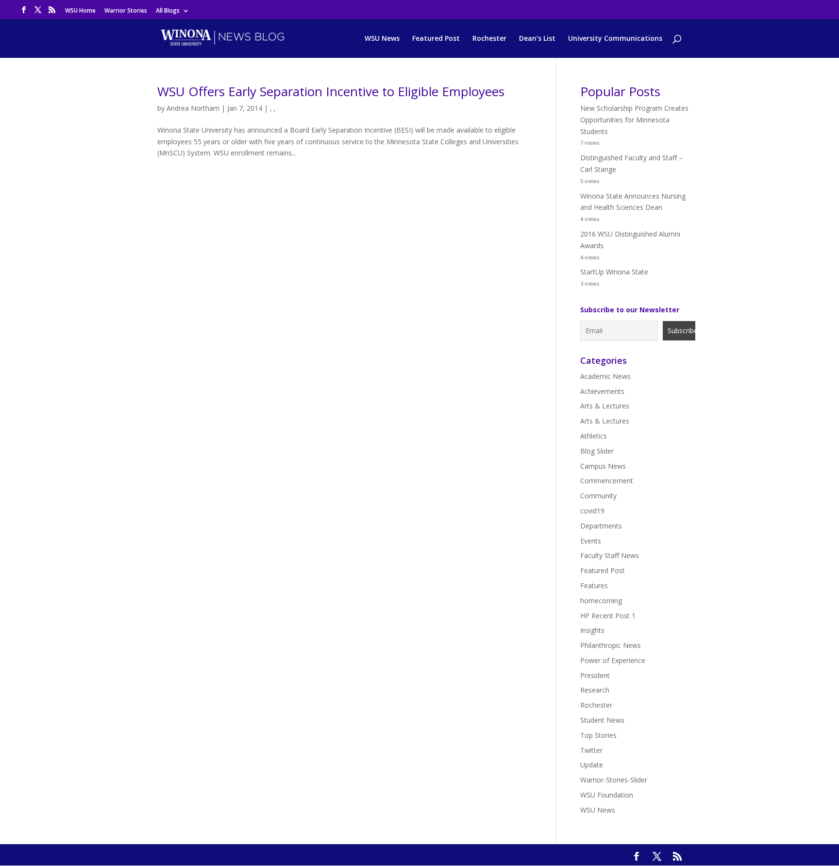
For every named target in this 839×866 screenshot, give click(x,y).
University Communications (615, 39)
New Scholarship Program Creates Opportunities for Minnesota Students (634, 119)
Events (590, 540)
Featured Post (436, 39)
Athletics (593, 436)
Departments (601, 525)
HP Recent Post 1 (608, 615)
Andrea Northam (193, 108)
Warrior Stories (125, 11)
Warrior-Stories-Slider (613, 779)
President (595, 675)
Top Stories (598, 735)
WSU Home (80, 11)
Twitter (591, 750)
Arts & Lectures (604, 405)
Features (594, 585)
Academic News (605, 376)
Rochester (489, 39)
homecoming (601, 600)
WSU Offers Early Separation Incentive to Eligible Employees (330, 91)
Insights (592, 630)
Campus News (603, 466)
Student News (602, 720)
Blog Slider (597, 451)
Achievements (602, 391)
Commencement (606, 480)
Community (598, 495)
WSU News (382, 39)
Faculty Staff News (609, 555)
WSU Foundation (606, 794)
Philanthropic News (610, 645)
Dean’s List (537, 39)
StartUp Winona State (614, 271)
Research (594, 690)
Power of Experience (612, 660)
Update (591, 764)
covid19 (592, 510)
